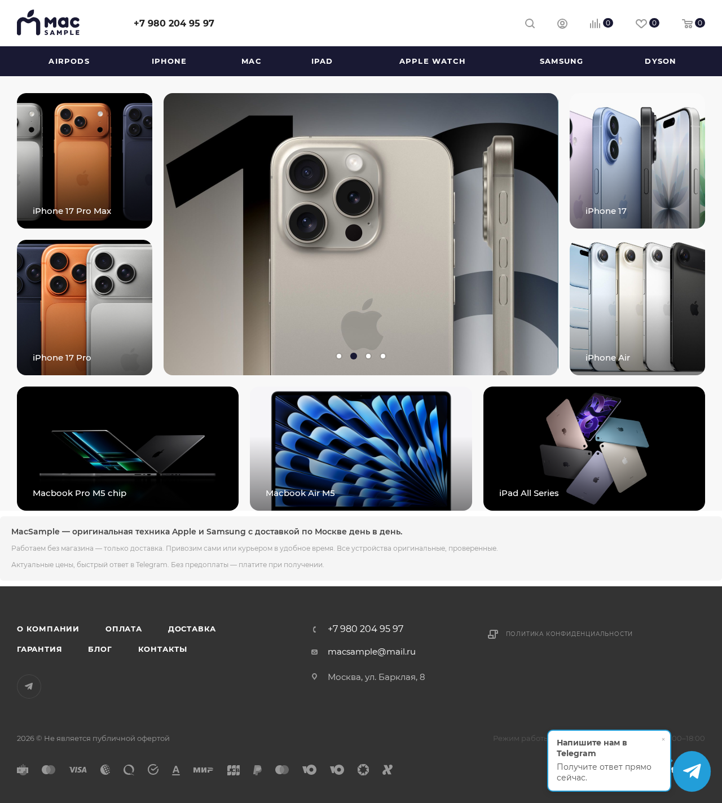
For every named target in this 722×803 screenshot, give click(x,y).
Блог (100, 648)
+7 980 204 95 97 (174, 23)
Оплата (123, 628)
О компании (48, 628)
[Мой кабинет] (562, 25)
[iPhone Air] (637, 307)
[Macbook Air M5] (361, 449)
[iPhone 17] (637, 161)
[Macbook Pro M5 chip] (128, 449)
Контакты (162, 648)
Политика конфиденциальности (569, 634)
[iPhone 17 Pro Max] (84, 161)
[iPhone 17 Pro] (84, 307)
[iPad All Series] (594, 449)
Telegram (29, 686)
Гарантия (39, 648)
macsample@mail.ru (372, 651)
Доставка (192, 628)
